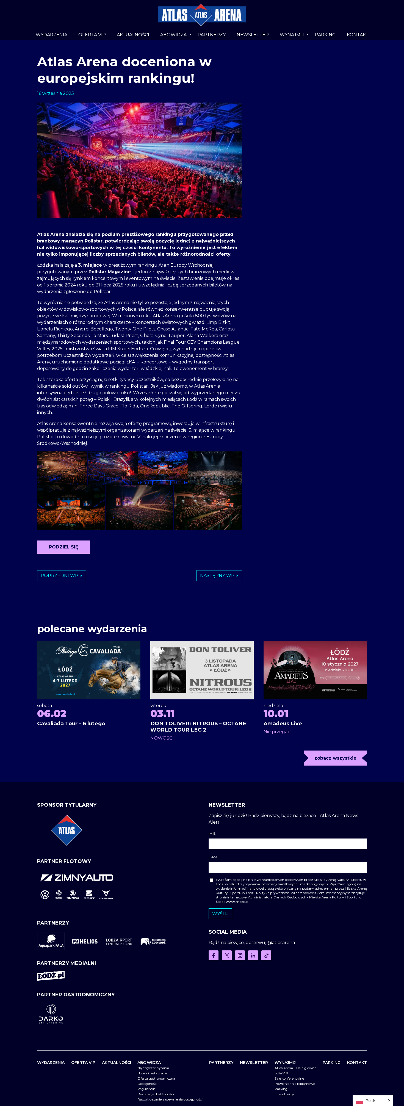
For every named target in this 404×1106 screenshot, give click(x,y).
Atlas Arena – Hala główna (295, 1068)
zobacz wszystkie (335, 758)
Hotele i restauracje (152, 1073)
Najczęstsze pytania (153, 1068)
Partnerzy (212, 34)
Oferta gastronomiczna (156, 1078)
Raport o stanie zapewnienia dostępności (170, 1099)
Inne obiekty (284, 1094)
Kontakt (358, 34)
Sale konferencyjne (289, 1078)
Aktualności (133, 34)
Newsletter (253, 34)
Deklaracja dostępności (155, 1094)
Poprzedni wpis (61, 575)
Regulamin (146, 1089)
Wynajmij (292, 34)
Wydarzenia (51, 34)
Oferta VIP (92, 34)
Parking (325, 34)
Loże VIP (281, 1073)
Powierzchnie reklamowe (295, 1084)
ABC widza (173, 34)
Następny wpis (219, 575)
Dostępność (147, 1084)
